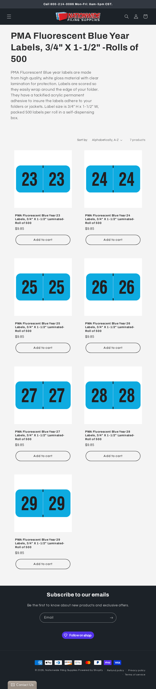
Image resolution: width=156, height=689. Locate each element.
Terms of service (135, 675)
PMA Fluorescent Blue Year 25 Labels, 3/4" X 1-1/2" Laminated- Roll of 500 (39, 327)
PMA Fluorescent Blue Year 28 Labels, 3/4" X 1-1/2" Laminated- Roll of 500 (109, 435)
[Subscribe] (111, 618)
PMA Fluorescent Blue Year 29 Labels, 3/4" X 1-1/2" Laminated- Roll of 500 (39, 543)
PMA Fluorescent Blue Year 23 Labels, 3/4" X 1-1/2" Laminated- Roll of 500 (39, 219)
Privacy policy (136, 670)
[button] (9, 16)
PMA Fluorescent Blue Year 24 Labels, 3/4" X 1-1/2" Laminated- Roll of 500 (109, 219)
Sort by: (82, 139)
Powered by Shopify (90, 670)
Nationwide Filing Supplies (61, 670)
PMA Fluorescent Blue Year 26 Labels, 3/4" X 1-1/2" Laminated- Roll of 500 (109, 327)
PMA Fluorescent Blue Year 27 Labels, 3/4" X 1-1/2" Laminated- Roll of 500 (39, 435)
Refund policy (115, 670)
